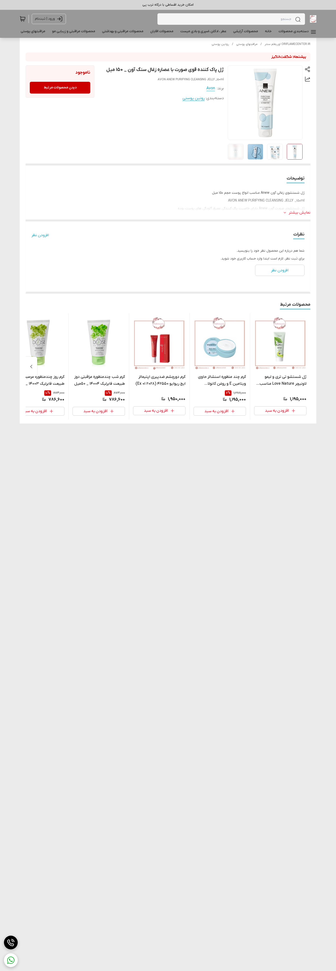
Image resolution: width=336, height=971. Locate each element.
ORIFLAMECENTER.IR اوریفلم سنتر (287, 44)
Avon (210, 88)
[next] (31, 366)
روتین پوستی (220, 44)
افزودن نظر (40, 235)
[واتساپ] (11, 960)
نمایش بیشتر (299, 212)
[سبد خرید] (23, 19)
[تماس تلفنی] (11, 942)
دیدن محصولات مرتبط (60, 87)
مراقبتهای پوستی (247, 44)
